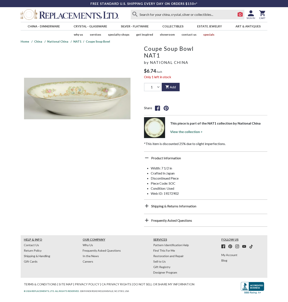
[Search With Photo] (240, 14)
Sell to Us (159, 261)
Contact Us (189, 34)
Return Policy (33, 250)
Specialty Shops (118, 34)
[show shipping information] (146, 206)
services (95, 34)
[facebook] (224, 246)
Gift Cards (31, 261)
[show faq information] (146, 220)
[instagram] (238, 246)
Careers (88, 261)
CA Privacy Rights (116, 284)
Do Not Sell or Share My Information (163, 284)
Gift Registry (161, 267)
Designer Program (165, 272)
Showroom (167, 34)
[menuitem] (44, 26)
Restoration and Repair (168, 256)
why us (78, 34)
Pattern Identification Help (171, 245)
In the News (91, 256)
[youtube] (245, 246)
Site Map (66, 284)
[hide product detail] (146, 158)
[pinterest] (231, 246)
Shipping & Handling (37, 256)
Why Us (88, 245)
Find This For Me (164, 250)
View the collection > (186, 132)
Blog (224, 260)
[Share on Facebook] (157, 108)
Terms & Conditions (40, 284)
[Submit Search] (135, 14)
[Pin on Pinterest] (166, 108)
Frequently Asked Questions (102, 250)
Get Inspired (144, 34)
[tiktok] (251, 246)
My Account (229, 255)
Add (173, 87)
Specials (208, 34)
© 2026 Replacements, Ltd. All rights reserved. (51, 291)
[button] (205, 159)
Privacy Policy (87, 284)
